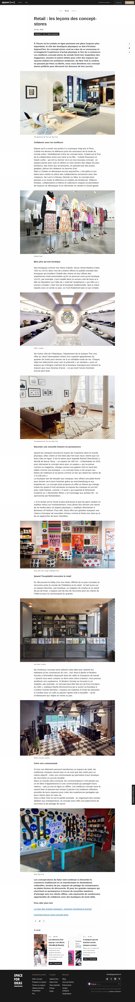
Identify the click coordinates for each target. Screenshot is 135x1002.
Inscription (130, 2)
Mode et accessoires (53, 34)
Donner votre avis (133, 794)
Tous (60, 11)
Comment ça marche (104, 2)
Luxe (44, 34)
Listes (85, 959)
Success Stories (68, 982)
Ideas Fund (53, 982)
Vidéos (73, 11)
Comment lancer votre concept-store (51, 915)
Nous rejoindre (55, 985)
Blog (26, 2)
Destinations (66, 994)
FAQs (51, 991)
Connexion (119, 2)
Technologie (93, 959)
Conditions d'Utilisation (115, 991)
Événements (58, 963)
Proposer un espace (39, 982)
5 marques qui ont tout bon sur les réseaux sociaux (90, 942)
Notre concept (37, 979)
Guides (20, 2)
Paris (51, 963)
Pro (33, 994)
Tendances (38, 34)
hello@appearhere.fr (114, 974)
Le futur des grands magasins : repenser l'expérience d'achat (63, 909)
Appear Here (54, 979)
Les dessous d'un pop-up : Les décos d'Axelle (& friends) (56, 942)
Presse (52, 988)
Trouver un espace (38, 985)
